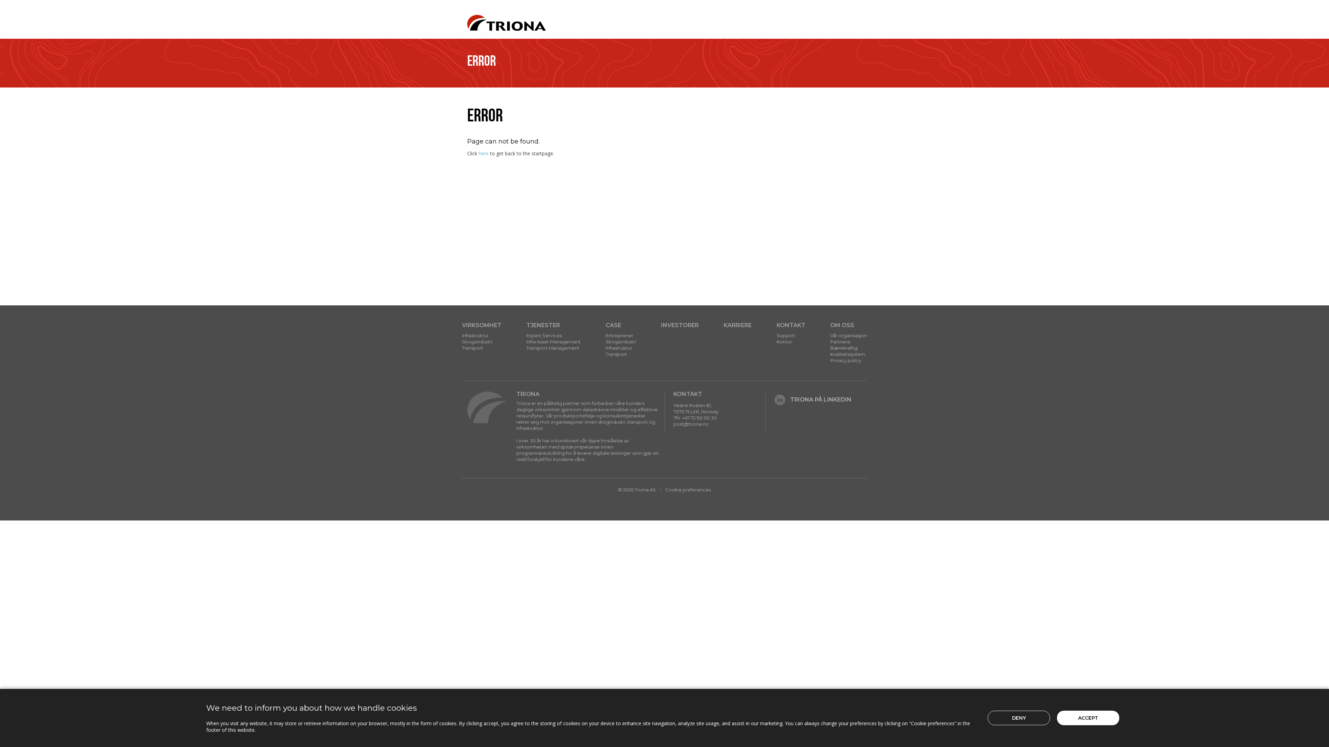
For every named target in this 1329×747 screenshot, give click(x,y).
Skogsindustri (477, 341)
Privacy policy (845, 360)
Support (786, 335)
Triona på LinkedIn (820, 399)
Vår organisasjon (848, 335)
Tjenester (543, 325)
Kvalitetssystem (847, 354)
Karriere (738, 325)
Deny (1019, 718)
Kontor (784, 341)
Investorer (680, 325)
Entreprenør (619, 335)
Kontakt (791, 325)
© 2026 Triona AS (637, 489)
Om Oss (842, 325)
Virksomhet (481, 325)
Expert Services (544, 335)
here (484, 153)
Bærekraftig (844, 348)
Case (613, 325)
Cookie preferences (688, 489)
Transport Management (552, 348)
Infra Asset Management (553, 341)
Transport (472, 348)
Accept (1088, 718)
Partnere (840, 341)
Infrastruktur (475, 335)
